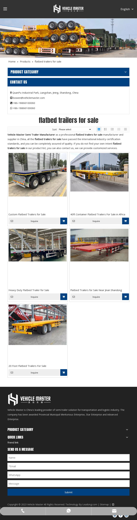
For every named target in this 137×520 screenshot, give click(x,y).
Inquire (34, 221)
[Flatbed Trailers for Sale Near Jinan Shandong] (99, 244)
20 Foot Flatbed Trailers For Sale (27, 365)
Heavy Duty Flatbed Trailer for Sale (29, 290)
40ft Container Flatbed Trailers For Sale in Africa (97, 214)
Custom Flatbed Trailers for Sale (27, 214)
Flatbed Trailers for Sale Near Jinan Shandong (96, 290)
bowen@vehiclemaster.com (29, 97)
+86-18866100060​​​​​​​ (24, 108)
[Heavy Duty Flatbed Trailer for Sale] (38, 244)
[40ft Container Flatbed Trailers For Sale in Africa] (99, 172)
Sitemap (104, 504)
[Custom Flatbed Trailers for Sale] (38, 174)
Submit (69, 492)
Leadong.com (89, 504)
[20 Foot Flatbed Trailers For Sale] (38, 324)
